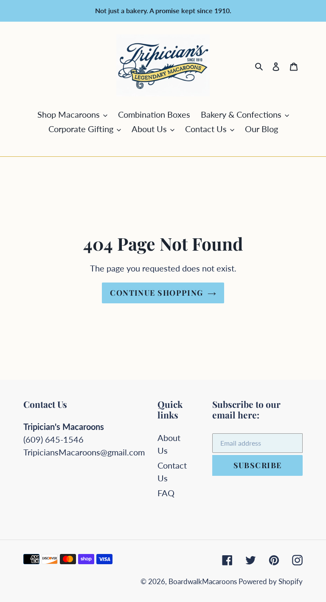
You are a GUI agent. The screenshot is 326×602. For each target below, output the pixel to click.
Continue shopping (156, 293)
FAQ (165, 493)
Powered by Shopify (271, 581)
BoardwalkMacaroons (204, 581)
